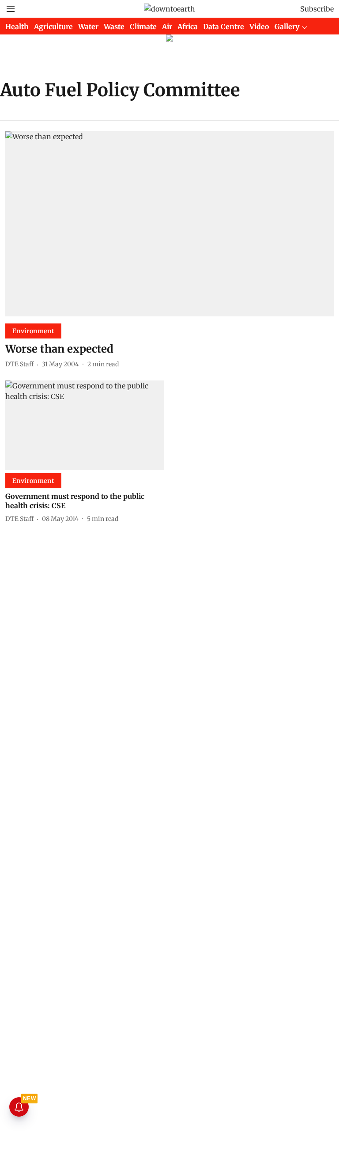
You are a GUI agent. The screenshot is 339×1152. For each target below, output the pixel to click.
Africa (187, 26)
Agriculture (53, 26)
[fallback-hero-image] (169, 223)
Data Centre (223, 26)
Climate (143, 26)
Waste (114, 26)
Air (167, 26)
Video (259, 26)
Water (88, 26)
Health (17, 26)
